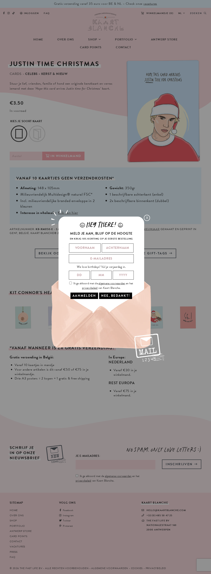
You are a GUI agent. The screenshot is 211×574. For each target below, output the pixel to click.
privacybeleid (90, 288)
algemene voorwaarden (111, 283)
